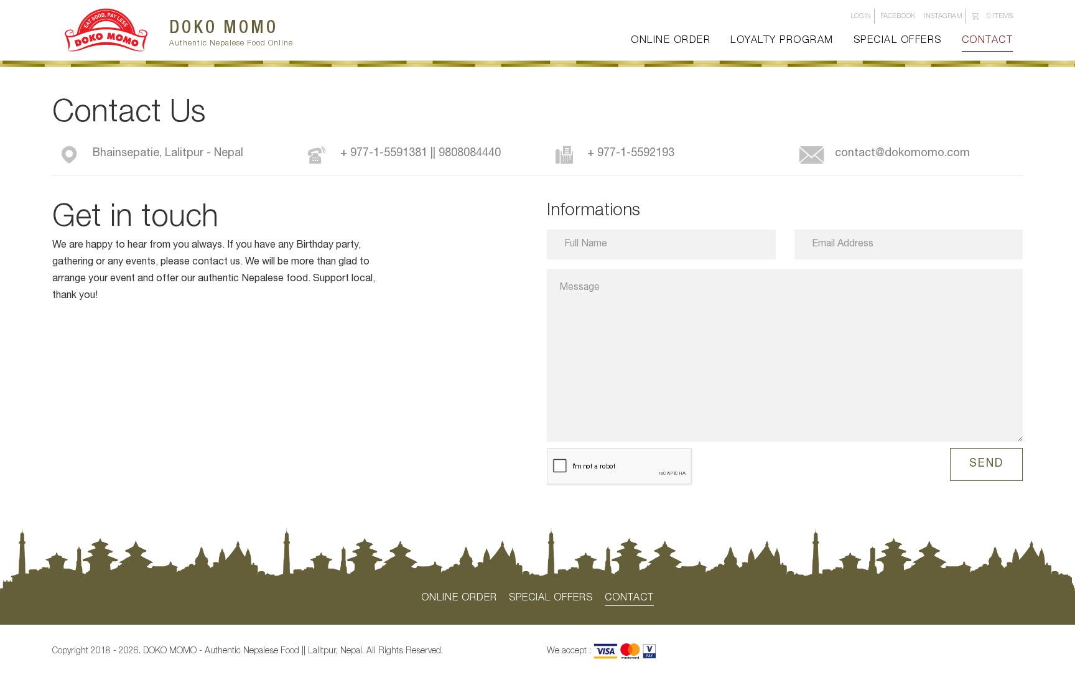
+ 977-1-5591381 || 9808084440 (420, 153)
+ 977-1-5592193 (630, 153)
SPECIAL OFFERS (898, 41)
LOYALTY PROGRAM (782, 41)
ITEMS (1000, 16)
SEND (986, 464)
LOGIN (860, 16)
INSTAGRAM (943, 16)
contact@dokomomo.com (902, 153)
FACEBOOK (897, 16)
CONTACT (987, 41)
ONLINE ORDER (670, 41)
